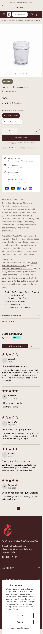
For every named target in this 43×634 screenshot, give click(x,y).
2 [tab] (18, 74)
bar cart (26, 278)
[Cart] (37, 14)
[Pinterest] (16, 557)
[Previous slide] (2, 5)
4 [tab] (23, 74)
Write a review (15, 346)
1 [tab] (15, 74)
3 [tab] (20, 74)
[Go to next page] (28, 508)
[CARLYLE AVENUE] (9, 14)
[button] (8, 103)
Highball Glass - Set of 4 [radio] (12, 122)
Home (4, 20)
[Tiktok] (11, 557)
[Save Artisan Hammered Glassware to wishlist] (37, 131)
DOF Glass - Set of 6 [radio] (11, 116)
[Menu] (3, 14)
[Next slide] (39, 5)
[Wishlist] (31, 14)
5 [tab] (26, 74)
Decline (19, 622)
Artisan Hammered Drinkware (21, 20)
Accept (19, 615)
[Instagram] (7, 557)
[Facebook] (3, 557)
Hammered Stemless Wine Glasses (17, 268)
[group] (21, 50)
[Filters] (31, 346)
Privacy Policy (12, 609)
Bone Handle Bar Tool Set (13, 281)
